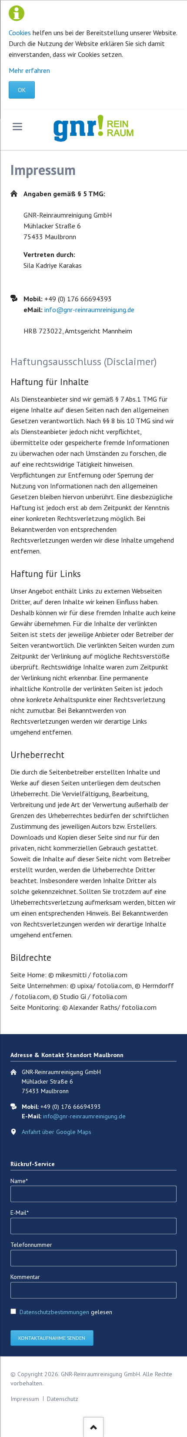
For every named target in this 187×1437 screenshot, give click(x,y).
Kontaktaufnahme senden (51, 1338)
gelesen (66, 1312)
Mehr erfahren (29, 70)
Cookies (20, 32)
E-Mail (23, 1212)
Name (23, 1181)
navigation (17, 126)
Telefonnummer (31, 1245)
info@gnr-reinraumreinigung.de (89, 309)
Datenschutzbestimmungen (54, 1312)
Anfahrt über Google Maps (56, 1132)
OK (22, 90)
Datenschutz (62, 1399)
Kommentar (25, 1277)
